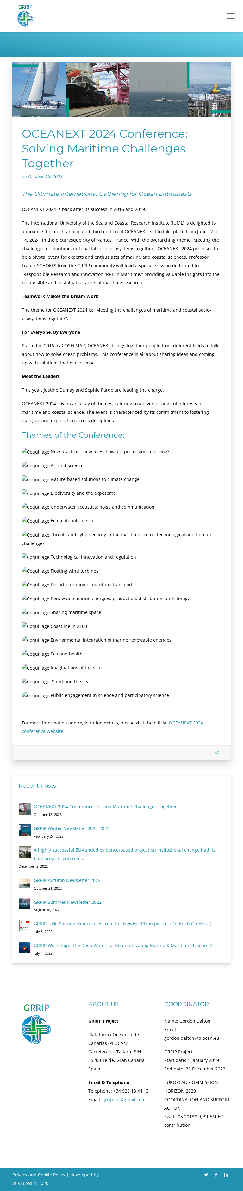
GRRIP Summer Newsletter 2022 (68, 902)
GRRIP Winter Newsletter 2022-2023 (71, 828)
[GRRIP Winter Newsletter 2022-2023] (25, 830)
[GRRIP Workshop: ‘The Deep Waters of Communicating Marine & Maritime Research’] (25, 947)
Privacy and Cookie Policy (38, 1175)
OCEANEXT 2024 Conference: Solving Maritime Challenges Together (105, 806)
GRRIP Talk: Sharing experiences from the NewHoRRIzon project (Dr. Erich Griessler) (122, 924)
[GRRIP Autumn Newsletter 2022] (25, 882)
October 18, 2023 (45, 176)
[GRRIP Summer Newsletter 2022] (25, 904)
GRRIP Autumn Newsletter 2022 (67, 880)
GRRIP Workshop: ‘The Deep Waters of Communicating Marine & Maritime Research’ (123, 945)
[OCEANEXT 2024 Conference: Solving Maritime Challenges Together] (25, 809)
